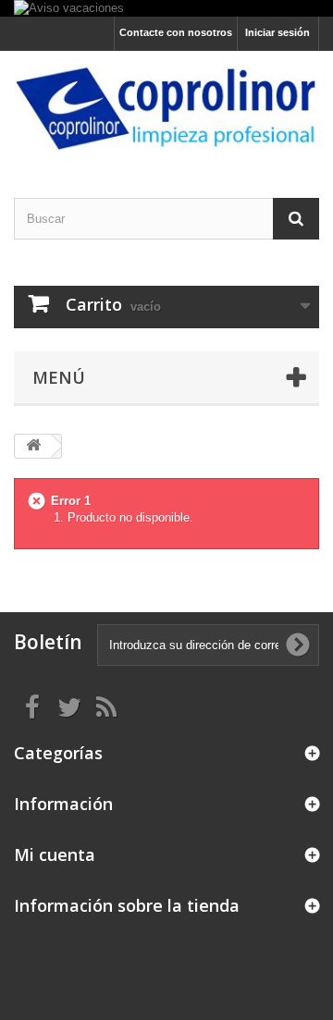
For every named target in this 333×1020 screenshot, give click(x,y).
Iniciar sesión (277, 32)
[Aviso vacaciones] (166, 8)
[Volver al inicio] (33, 446)
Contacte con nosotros (175, 32)
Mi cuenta (54, 854)
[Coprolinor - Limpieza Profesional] (166, 108)
